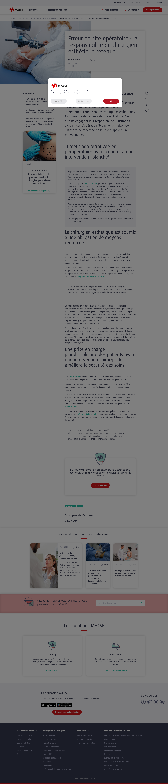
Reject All (58, 101)
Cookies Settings (83, 101)
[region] (85, 92)
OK (111, 101)
